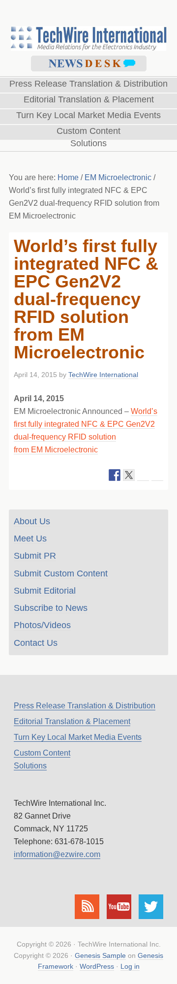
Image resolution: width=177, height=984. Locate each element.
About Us (32, 521)
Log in (130, 966)
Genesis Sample (100, 955)
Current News (89, 63)
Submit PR (35, 556)
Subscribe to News (51, 608)
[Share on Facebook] (114, 475)
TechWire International (88, 25)
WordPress (97, 966)
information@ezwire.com (57, 854)
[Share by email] (157, 475)
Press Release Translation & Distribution (84, 705)
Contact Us (36, 643)
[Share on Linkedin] (143, 475)
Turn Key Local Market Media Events (78, 737)
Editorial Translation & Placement (72, 721)
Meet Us (30, 538)
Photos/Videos (42, 625)
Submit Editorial (45, 591)
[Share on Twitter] (129, 475)
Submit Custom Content (61, 573)
